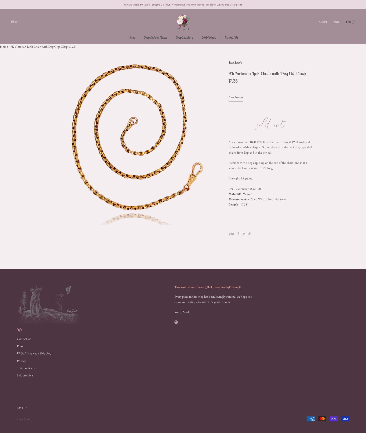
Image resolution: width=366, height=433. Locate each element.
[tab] (236, 98)
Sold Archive (209, 37)
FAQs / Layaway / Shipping (34, 353)
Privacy (21, 361)
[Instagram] (176, 322)
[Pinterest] (249, 233)
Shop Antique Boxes (155, 37)
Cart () (350, 21)
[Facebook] (238, 233)
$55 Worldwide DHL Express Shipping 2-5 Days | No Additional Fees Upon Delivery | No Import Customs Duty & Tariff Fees (183, 4)
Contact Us (231, 37)
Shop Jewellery (184, 37)
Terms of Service (27, 368)
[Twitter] (244, 233)
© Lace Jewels (23, 419)
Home (131, 37)
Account (323, 22)
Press (20, 346)
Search (336, 22)
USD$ (14, 22)
